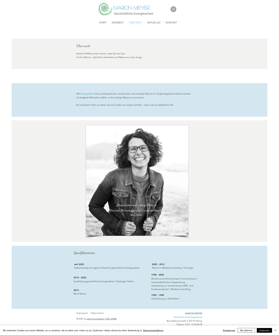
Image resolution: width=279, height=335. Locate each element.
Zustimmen (264, 330)
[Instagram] (173, 9)
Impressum (82, 313)
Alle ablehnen (246, 330)
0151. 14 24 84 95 (193, 324)
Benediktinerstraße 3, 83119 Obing (184, 317)
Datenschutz (97, 313)
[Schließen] (275, 330)
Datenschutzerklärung (153, 330)
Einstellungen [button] (229, 330)
